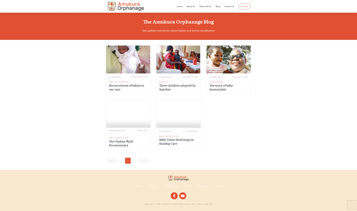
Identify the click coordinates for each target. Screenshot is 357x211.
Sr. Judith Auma (115, 77)
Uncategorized (216, 82)
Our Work (164, 82)
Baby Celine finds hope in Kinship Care (176, 141)
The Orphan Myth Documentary (121, 143)
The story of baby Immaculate (221, 87)
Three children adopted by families (177, 87)
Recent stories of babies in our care (126, 87)
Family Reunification (118, 82)
